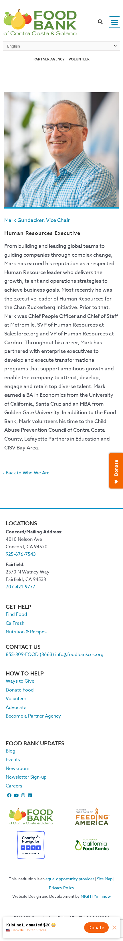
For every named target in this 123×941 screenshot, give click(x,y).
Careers (14, 786)
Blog (10, 751)
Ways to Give (20, 681)
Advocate (16, 707)
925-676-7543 (21, 554)
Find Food (16, 614)
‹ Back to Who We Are (26, 472)
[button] (100, 22)
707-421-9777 (20, 587)
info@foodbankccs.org (79, 654)
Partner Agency (49, 59)
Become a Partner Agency (33, 716)
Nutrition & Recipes (26, 631)
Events (13, 759)
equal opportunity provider (69, 878)
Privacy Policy (61, 887)
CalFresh (15, 623)
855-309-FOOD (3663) (30, 654)
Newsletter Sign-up (26, 777)
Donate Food (20, 690)
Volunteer (79, 59)
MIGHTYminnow (96, 896)
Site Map (104, 878)
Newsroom (17, 768)
